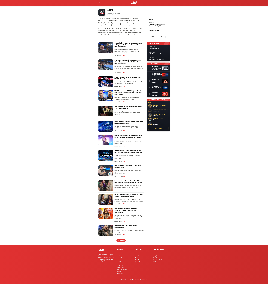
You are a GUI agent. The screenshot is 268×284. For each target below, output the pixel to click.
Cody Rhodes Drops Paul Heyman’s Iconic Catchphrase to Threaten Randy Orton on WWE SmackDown (128, 45)
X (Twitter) (137, 252)
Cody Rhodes (156, 256)
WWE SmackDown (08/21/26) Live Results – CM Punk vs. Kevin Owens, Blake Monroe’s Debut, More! (128, 92)
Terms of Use (120, 273)
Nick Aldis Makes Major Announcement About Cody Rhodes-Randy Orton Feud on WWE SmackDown (128, 62)
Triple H (155, 261)
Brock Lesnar (156, 263)
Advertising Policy (121, 260)
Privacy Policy (120, 252)
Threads (137, 260)
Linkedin (137, 256)
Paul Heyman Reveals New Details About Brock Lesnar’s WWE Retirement (156, 94)
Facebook (137, 261)
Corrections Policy (121, 263)
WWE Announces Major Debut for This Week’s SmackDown (156, 88)
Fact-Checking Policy (122, 269)
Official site (153, 36)
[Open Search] (169, 3)
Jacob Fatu (156, 254)
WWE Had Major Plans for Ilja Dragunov (155, 81)
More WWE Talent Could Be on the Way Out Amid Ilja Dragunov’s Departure (156, 68)
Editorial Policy (120, 267)
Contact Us (119, 258)
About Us (119, 254)
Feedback (119, 271)
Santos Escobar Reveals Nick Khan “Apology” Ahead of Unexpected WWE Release (125, 210)
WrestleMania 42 (157, 260)
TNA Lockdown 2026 (154, 48)
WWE (124, 55)
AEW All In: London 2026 (155, 54)
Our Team (119, 256)
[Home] (101, 250)
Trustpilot (137, 258)
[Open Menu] (99, 3)
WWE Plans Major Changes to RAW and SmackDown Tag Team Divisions (157, 75)
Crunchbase (138, 254)
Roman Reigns (157, 252)
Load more (122, 240)
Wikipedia (162, 36)
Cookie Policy (120, 261)
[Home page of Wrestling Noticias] (134, 3)
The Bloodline (156, 258)
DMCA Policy (120, 265)
